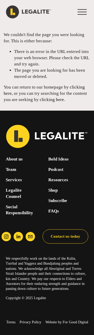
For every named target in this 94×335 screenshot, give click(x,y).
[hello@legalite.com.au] (30, 236)
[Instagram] (6, 236)
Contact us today (65, 236)
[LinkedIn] (18, 236)
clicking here (52, 99)
